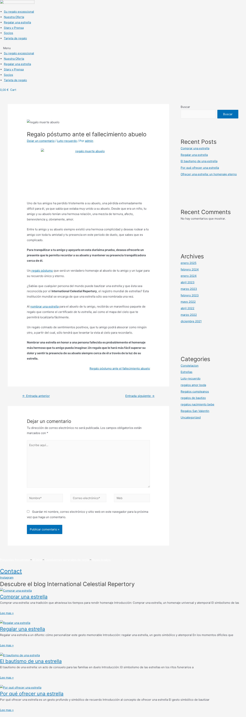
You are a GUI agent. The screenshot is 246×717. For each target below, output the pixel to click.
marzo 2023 (189, 289)
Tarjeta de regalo (15, 38)
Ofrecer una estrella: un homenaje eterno (209, 174)
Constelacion (190, 365)
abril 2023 (187, 282)
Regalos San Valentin (195, 411)
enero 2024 (189, 276)
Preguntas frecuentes (15, 560)
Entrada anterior (36, 396)
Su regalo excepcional (19, 11)
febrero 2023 (190, 295)
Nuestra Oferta (14, 17)
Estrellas (186, 372)
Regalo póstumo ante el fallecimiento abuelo (120, 368)
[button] (123, 48)
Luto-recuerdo (67, 141)
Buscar (185, 107)
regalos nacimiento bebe (197, 404)
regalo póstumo (42, 270)
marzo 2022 (189, 315)
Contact (11, 571)
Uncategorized (191, 417)
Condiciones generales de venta (67, 560)
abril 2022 (187, 308)
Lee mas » (7, 613)
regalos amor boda (193, 385)
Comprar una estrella (195, 148)
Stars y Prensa (14, 28)
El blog (37, 560)
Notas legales (101, 560)
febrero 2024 (190, 269)
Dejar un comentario (41, 141)
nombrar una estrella (44, 306)
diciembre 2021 (191, 321)
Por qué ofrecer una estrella (200, 168)
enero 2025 (188, 263)
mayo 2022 (188, 302)
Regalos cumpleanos (195, 391)
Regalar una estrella (17, 22)
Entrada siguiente (140, 396)
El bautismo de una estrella (199, 161)
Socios (8, 33)
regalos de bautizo (193, 398)
